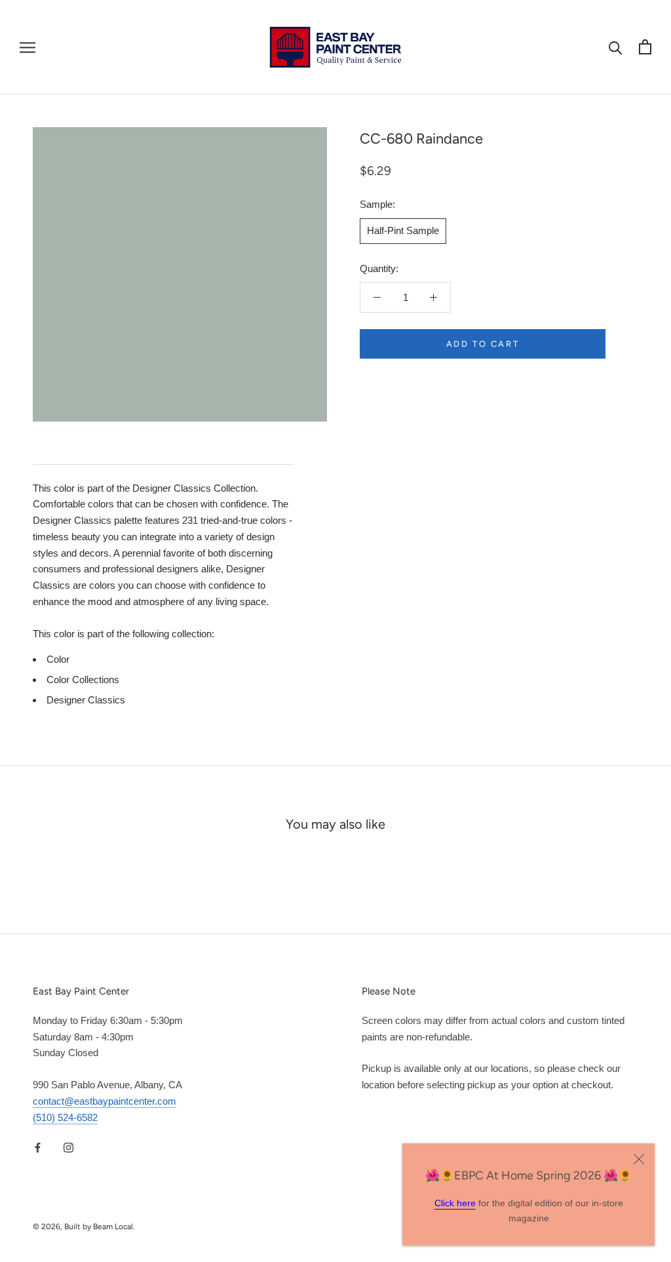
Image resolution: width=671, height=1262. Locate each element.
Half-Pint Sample (403, 230)
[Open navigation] (27, 47)
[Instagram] (68, 1147)
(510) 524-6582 (65, 1117)
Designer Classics (86, 699)
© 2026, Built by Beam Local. (84, 1226)
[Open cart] (645, 46)
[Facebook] (38, 1147)
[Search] (616, 47)
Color (58, 659)
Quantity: (379, 268)
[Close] (639, 1159)
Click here (455, 1203)
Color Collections (83, 679)
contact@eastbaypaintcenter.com (104, 1101)
